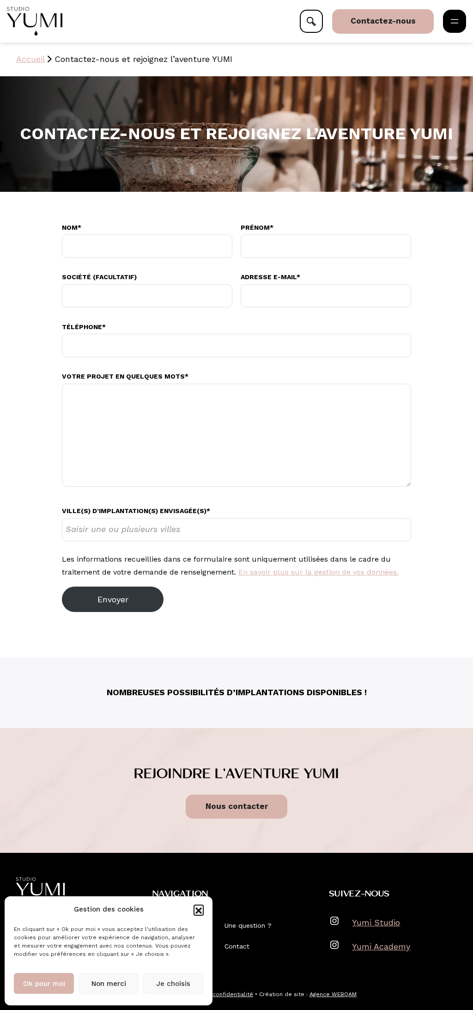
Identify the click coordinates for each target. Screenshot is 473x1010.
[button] (198, 909)
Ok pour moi (44, 983)
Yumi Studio (376, 922)
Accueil (30, 59)
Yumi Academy (381, 946)
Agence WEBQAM (333, 994)
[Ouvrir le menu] (454, 21)
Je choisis (173, 983)
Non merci (108, 983)
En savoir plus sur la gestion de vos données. (318, 572)
